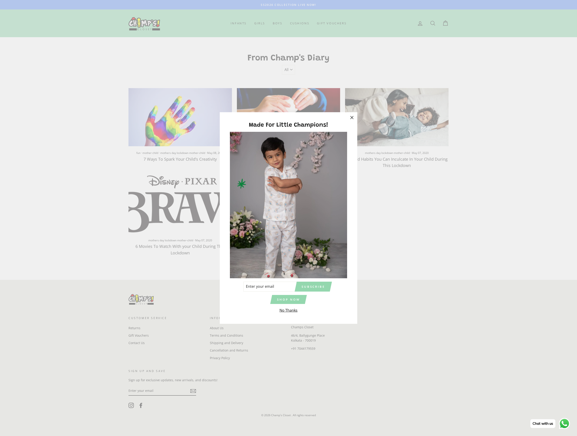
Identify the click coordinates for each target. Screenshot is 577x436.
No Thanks (288, 310)
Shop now (288, 299)
